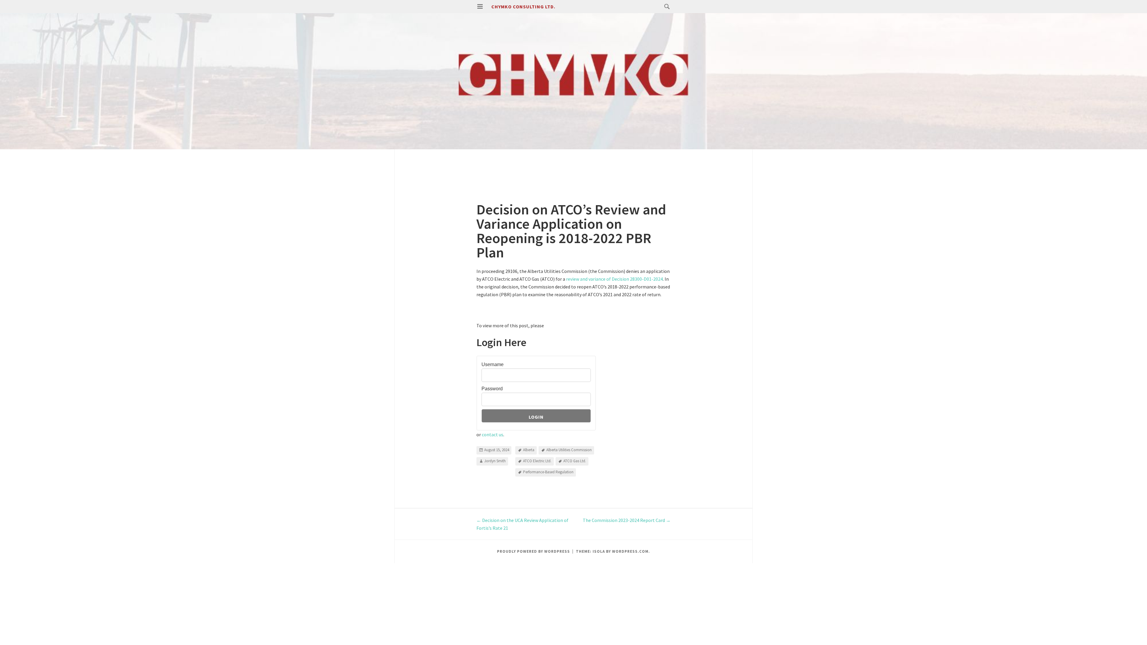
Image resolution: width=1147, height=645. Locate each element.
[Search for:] (665, 6)
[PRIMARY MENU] (480, 6)
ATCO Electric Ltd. (537, 460)
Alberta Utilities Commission (569, 449)
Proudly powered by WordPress (533, 551)
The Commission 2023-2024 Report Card (627, 520)
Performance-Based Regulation (548, 471)
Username (493, 364)
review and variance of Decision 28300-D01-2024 (614, 279)
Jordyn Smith (495, 460)
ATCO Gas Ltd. (574, 460)
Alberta (528, 449)
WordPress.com (630, 551)
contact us (492, 434)
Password (492, 388)
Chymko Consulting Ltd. (523, 7)
